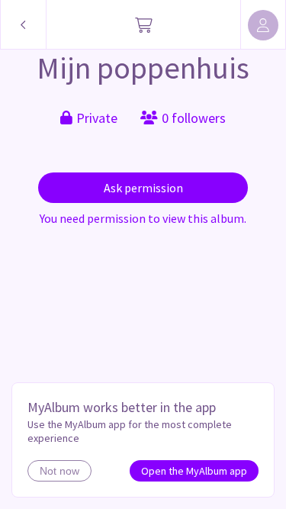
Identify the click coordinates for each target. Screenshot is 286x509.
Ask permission (143, 187)
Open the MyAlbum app (194, 471)
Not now (59, 471)
